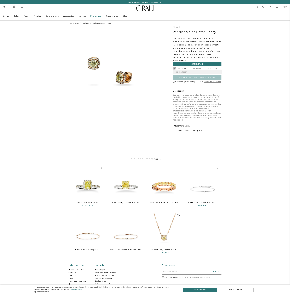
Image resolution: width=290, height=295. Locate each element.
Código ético (100, 281)
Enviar (216, 271)
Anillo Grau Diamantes (88, 202)
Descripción (178, 91)
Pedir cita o (182, 68)
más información (194, 68)
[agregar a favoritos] (102, 168)
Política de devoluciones (106, 284)
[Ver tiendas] (14, 6)
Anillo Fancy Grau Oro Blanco (126, 202)
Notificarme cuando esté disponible (197, 77)
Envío (71, 278)
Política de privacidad (105, 275)
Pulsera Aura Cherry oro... (87, 250)
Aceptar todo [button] (200, 290)
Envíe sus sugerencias (78, 281)
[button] (106, 291)
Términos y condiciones (105, 273)
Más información (182, 126)
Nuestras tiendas (76, 270)
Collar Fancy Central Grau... (164, 250)
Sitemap (72, 275)
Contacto (72, 273)
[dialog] (145, 290)
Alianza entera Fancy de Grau (164, 202)
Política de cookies (103, 278)
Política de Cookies (76, 289)
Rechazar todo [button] (235, 290)
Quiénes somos (75, 284)
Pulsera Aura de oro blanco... (202, 202)
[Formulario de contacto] (22, 7)
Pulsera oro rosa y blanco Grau (125, 250)
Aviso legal (100, 270)
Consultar (197, 64)
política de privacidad (212, 82)
